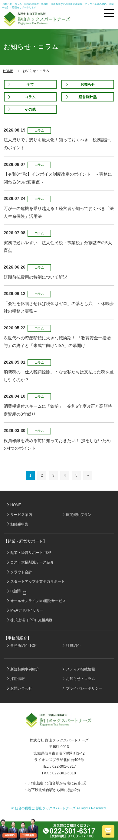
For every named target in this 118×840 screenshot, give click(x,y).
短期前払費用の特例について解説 (35, 277)
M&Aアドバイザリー (27, 610)
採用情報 (17, 679)
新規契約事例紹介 (24, 669)
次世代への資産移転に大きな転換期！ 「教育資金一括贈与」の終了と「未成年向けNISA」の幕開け (57, 341)
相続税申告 (19, 524)
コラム (30, 97)
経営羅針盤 (88, 97)
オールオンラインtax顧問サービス (38, 601)
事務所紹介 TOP (23, 645)
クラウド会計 (21, 572)
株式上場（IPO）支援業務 (31, 620)
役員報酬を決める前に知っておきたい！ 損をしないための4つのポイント (57, 444)
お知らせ (87, 84)
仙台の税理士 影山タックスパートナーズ (45, 808)
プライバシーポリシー (84, 688)
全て (30, 84)
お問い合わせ (21, 688)
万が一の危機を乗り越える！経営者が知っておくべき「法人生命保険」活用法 (59, 212)
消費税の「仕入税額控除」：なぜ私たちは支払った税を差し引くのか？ (59, 375)
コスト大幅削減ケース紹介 (32, 562)
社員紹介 (73, 645)
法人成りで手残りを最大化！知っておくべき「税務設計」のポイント (59, 143)
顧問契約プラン (78, 515)
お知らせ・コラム (80, 679)
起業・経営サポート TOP (30, 552)
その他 (30, 109)
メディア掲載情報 (80, 669)
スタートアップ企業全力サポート (37, 581)
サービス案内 (21, 515)
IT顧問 (15, 591)
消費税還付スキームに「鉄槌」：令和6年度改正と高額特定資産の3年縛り (58, 410)
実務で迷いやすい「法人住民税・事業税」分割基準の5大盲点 (58, 246)
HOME (8, 71)
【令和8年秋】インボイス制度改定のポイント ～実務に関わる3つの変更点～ (58, 178)
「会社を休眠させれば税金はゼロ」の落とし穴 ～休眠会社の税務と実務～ (59, 307)
